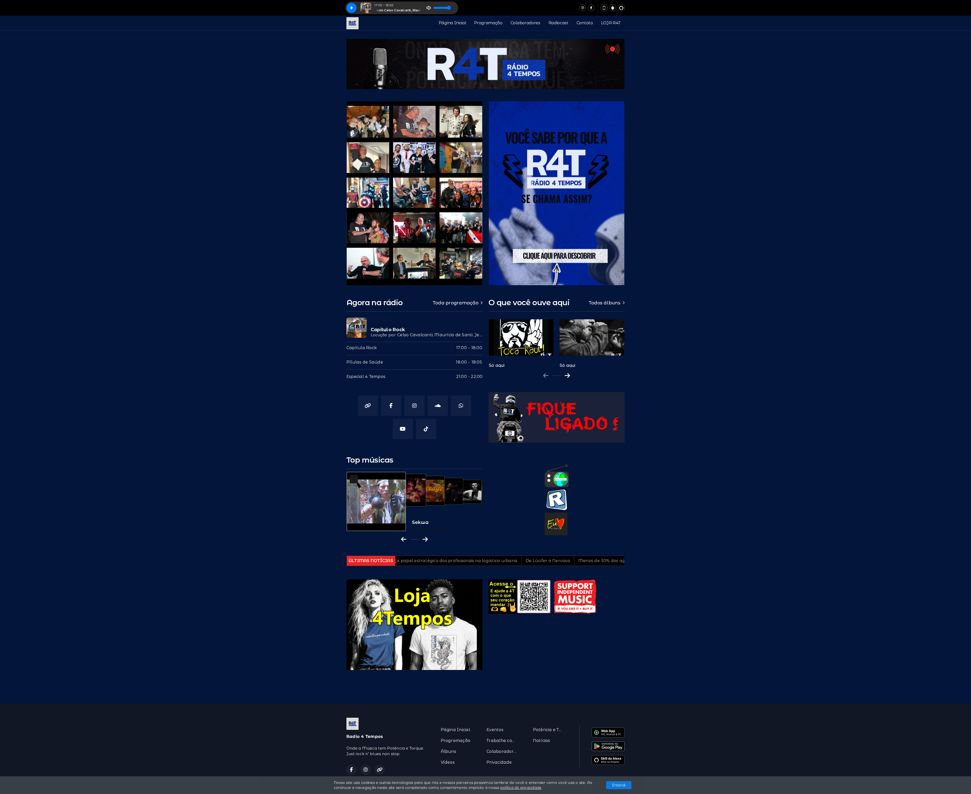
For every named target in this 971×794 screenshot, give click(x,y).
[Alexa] (621, 8)
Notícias (541, 740)
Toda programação (455, 302)
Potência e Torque (550, 729)
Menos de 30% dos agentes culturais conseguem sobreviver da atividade (564, 560)
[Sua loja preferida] (414, 624)
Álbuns (448, 751)
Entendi (619, 785)
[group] (521, 341)
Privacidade (499, 762)
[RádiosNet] (557, 500)
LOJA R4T (611, 22)
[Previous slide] (545, 375)
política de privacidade (521, 787)
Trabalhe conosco (504, 740)
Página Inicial (452, 22)
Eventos (495, 729)
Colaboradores (525, 22)
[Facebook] (591, 8)
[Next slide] (567, 375)
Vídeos (448, 762)
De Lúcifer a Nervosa (456, 560)
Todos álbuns (605, 302)
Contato (585, 22)
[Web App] (604, 8)
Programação (488, 22)
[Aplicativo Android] (612, 8)
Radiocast (558, 22)
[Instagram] (582, 8)
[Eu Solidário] (556, 523)
